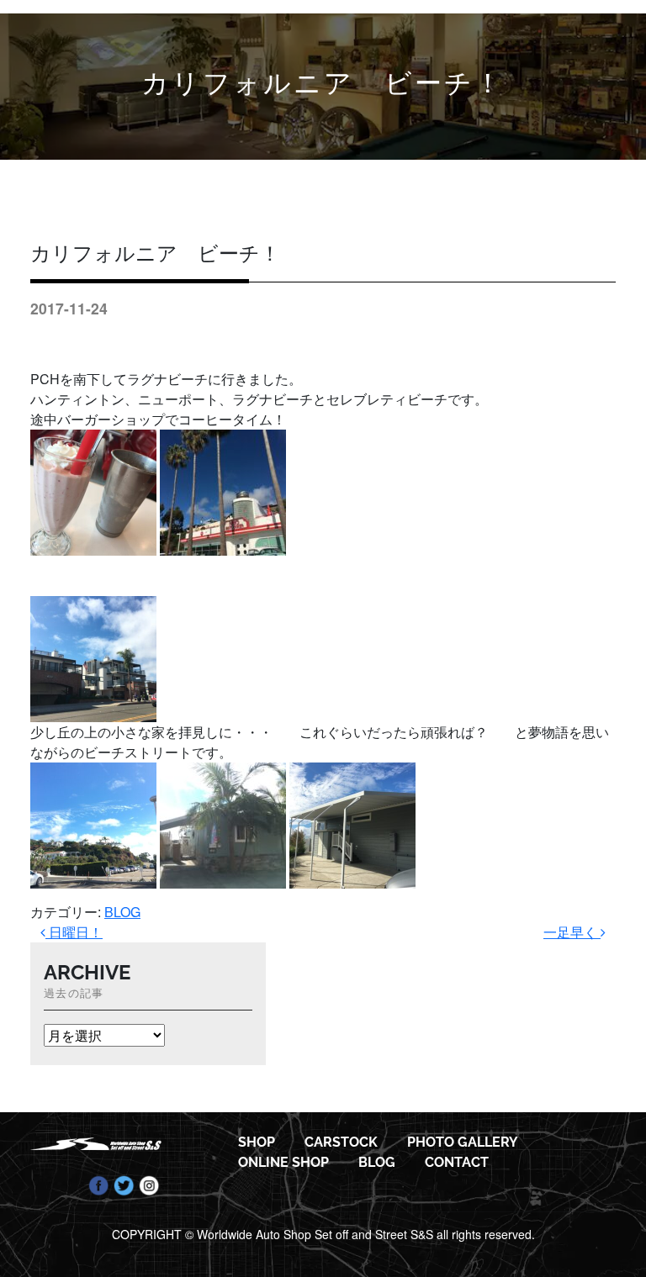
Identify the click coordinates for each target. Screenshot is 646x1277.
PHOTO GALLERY (462, 1142)
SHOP (256, 1142)
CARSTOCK (341, 1142)
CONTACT (457, 1162)
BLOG (122, 911)
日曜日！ (74, 932)
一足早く (572, 932)
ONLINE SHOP (283, 1162)
